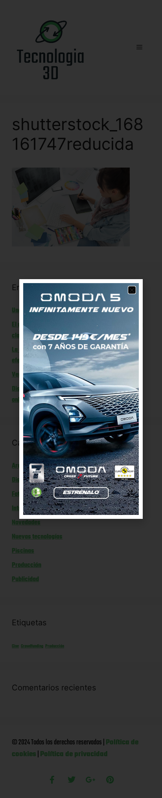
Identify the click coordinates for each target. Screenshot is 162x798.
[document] (81, 399)
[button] (132, 290)
